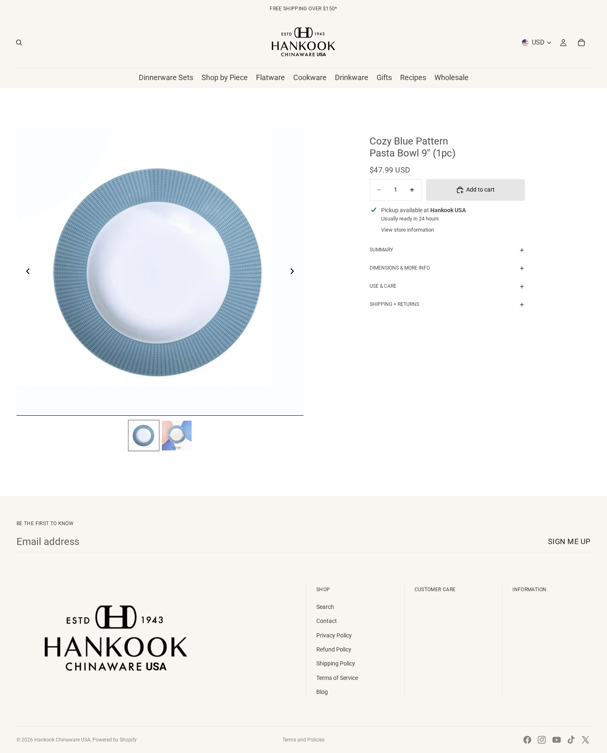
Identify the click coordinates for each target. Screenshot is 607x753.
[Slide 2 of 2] (177, 435)
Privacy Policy (334, 635)
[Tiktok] (571, 740)
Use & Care (383, 286)
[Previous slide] (26, 272)
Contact (326, 621)
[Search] (19, 42)
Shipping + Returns (394, 304)
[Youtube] (557, 740)
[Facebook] (527, 740)
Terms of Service (337, 678)
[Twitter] (585, 740)
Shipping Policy (335, 663)
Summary (381, 250)
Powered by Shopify (114, 740)
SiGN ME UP (569, 541)
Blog (322, 692)
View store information (407, 230)
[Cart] (581, 42)
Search (325, 607)
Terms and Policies (303, 740)
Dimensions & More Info (400, 268)
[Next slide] (294, 272)
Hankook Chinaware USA (62, 740)
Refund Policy (333, 649)
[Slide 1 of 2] (144, 435)
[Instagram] (542, 740)
